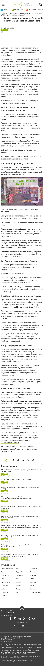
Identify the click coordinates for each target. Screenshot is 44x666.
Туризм (3, 572)
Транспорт (33, 572)
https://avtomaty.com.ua (10, 442)
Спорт (32, 579)
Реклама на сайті (6, 611)
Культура (33, 582)
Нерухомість (20, 572)
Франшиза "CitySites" (7, 613)
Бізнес (3, 579)
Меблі (18, 579)
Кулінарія (4, 589)
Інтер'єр (18, 585)
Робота (18, 592)
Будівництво (5, 575)
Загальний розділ (7, 568)
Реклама (4, 596)
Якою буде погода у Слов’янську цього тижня (16, 479)
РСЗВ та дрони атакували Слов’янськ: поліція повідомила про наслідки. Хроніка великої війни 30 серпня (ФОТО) (21, 497)
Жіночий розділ (6, 582)
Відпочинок (19, 575)
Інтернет (18, 582)
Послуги (18, 589)
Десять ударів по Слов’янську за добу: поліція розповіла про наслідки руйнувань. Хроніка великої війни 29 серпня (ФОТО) (21, 526)
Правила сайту (22, 660)
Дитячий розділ (35, 592)
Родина (32, 589)
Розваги (33, 575)
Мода (32, 585)
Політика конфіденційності (9, 660)
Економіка (4, 585)
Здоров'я (33, 568)
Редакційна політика (14, 662)
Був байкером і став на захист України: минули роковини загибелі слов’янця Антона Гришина (19, 555)
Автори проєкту (22, 622)
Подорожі (4, 592)
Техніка (18, 568)
